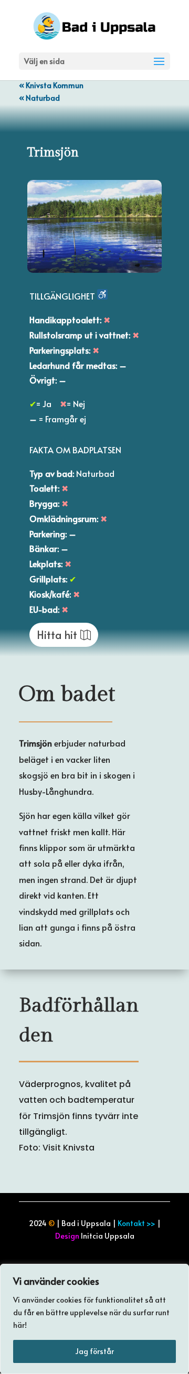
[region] (94, 1319)
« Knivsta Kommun (51, 85)
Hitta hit (57, 634)
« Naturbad (39, 98)
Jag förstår (94, 1351)
